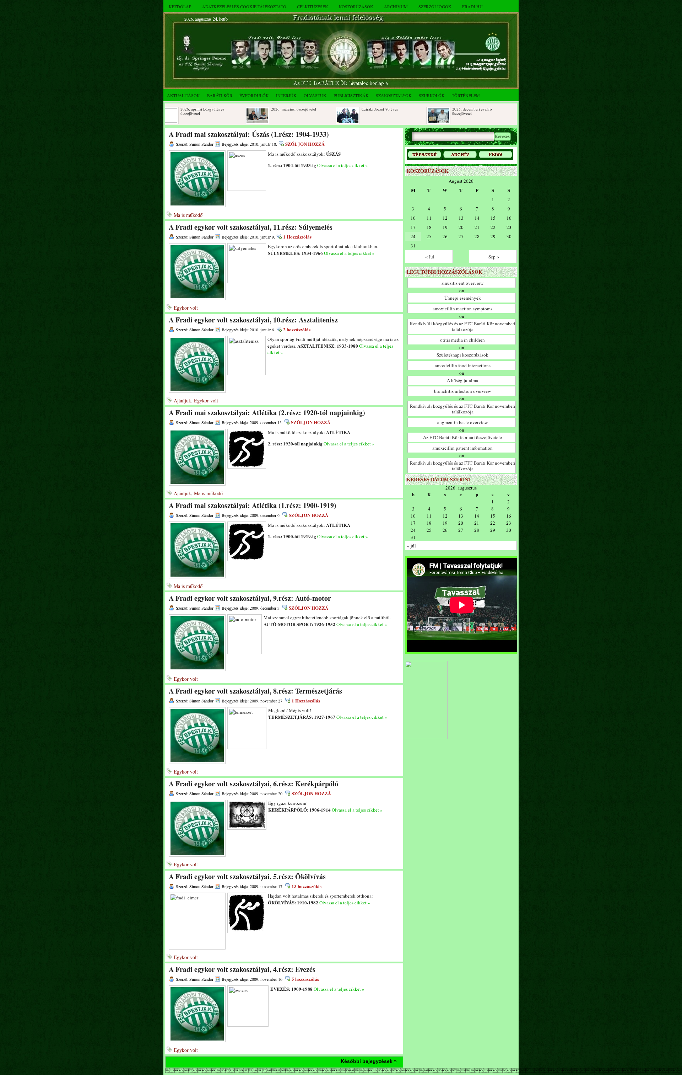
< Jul (429, 256)
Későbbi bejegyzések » (369, 1061)
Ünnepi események (462, 298)
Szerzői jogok (434, 6)
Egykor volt (186, 307)
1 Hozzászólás (297, 236)
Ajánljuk (182, 400)
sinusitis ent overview (462, 283)
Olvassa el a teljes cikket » (342, 165)
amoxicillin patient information (462, 448)
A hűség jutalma (462, 380)
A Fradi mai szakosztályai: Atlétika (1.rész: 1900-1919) (252, 505)
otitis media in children (462, 340)
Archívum (396, 6)
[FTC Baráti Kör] (426, 737)
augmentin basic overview (462, 422)
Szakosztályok (394, 95)
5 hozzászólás (305, 978)
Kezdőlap (180, 6)
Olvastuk (315, 95)
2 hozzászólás (296, 329)
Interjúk (286, 95)
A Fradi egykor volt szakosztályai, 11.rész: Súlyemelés (250, 227)
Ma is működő (188, 215)
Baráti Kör (219, 95)
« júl (411, 545)
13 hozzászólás (306, 886)
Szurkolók (432, 95)
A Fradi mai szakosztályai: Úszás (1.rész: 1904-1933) (249, 134)
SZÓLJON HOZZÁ (305, 143)
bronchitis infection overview (462, 391)
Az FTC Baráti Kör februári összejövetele (462, 437)
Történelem (466, 95)
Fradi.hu (472, 6)
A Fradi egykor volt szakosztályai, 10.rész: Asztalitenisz (253, 320)
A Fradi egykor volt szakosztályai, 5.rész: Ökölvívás (247, 876)
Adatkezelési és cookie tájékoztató (244, 6)
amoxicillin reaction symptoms (462, 308)
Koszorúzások (356, 6)
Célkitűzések (312, 6)
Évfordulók (254, 95)
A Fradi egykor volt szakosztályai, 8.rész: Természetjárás (255, 691)
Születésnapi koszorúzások (462, 355)
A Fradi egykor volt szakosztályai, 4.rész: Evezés (242, 969)
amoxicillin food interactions (463, 365)
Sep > (493, 256)
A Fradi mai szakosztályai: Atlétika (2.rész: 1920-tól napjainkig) (267, 412)
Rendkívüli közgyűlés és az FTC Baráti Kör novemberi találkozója (462, 326)
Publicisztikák (351, 95)
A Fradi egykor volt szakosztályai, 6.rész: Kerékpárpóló (253, 784)
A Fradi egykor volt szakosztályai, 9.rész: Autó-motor (250, 598)
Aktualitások (183, 95)
